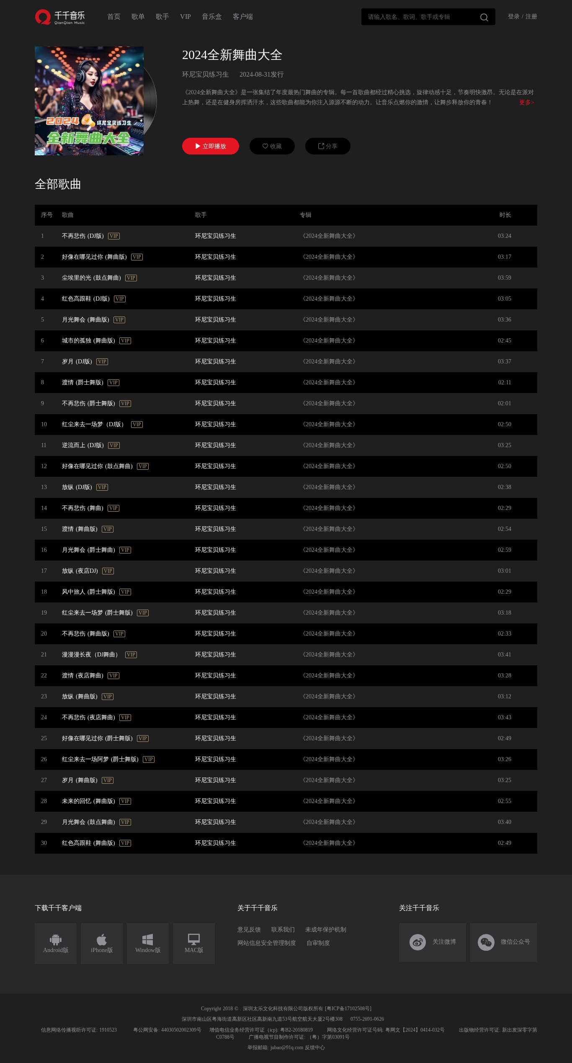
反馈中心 (315, 1047)
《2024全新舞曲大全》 (329, 236)
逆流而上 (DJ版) (83, 445)
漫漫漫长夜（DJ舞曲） (91, 654)
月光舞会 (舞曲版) (85, 320)
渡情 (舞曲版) (80, 529)
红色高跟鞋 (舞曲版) (88, 843)
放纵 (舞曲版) (80, 696)
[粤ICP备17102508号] (348, 1009)
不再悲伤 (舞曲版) (85, 634)
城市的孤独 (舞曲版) (88, 340)
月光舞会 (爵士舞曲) (88, 550)
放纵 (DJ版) (77, 487)
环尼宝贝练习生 (205, 74)
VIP (185, 16)
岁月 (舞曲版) (80, 780)
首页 (114, 16)
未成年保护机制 (325, 930)
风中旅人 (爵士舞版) (88, 592)
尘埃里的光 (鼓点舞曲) (91, 278)
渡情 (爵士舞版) (82, 382)
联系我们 (283, 930)
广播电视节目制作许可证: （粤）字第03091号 (299, 1037)
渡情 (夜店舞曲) (82, 675)
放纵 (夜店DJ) (80, 571)
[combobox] (428, 16)
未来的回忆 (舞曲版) (88, 801)
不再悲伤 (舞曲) (82, 508)
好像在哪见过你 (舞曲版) (94, 257)
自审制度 (318, 943)
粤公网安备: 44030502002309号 (167, 1030)
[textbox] (428, 16)
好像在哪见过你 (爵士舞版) (97, 738)
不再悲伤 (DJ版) (83, 236)
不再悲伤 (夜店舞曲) (88, 717)
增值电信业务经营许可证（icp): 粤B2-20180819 (261, 1030)
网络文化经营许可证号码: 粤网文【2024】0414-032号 (386, 1030)
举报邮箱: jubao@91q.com (275, 1047)
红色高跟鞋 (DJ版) (86, 299)
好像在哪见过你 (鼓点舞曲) (97, 466)
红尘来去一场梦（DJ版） (94, 424)
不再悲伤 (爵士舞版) (88, 403)
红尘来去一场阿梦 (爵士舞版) (100, 759)
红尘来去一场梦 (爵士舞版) (97, 613)
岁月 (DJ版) (77, 361)
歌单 (138, 16)
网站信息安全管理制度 (266, 943)
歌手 (162, 16)
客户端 (243, 16)
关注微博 (433, 942)
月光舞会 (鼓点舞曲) (88, 822)
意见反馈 (249, 930)
